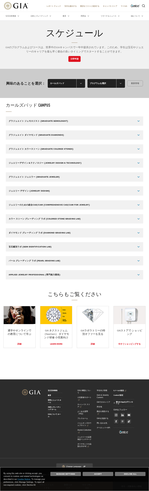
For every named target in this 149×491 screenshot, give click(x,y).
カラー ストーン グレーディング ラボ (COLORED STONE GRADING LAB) (45, 218)
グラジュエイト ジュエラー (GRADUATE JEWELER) (34, 176)
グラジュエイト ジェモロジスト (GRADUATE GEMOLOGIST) (38, 120)
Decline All (130, 474)
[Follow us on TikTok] (129, 421)
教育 (49, 395)
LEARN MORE (56, 343)
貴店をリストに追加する (89, 6)
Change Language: (75, 467)
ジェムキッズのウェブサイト (84, 424)
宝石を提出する (70, 6)
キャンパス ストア (110, 6)
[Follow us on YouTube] (129, 415)
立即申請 (74, 58)
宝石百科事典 (52, 390)
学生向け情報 (102, 390)
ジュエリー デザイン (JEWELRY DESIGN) (29, 190)
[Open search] (143, 6)
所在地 (99, 407)
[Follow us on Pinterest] (122, 421)
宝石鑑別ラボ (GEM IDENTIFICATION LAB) (30, 246)
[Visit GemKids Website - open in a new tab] (123, 432)
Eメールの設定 (118, 390)
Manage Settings (65, 474)
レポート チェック (54, 6)
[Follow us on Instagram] (116, 421)
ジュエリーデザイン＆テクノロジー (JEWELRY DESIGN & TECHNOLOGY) (45, 162)
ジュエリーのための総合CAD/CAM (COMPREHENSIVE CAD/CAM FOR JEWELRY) (49, 204)
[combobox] (66, 83)
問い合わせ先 (102, 423)
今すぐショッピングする (129, 343)
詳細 (19, 343)
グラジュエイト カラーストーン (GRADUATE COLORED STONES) (41, 148)
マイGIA (124, 6)
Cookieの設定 (118, 395)
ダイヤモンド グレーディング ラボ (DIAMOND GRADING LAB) (40, 232)
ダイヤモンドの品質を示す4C (84, 445)
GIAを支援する (102, 418)
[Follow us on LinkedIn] (122, 415)
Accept (98, 474)
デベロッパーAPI (103, 428)
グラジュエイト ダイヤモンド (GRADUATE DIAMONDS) (36, 134)
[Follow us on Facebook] (116, 415)
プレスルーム (82, 418)
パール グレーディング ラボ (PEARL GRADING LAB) (34, 260)
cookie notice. (24, 479)
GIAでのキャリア (103, 402)
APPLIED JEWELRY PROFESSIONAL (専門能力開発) (34, 274)
